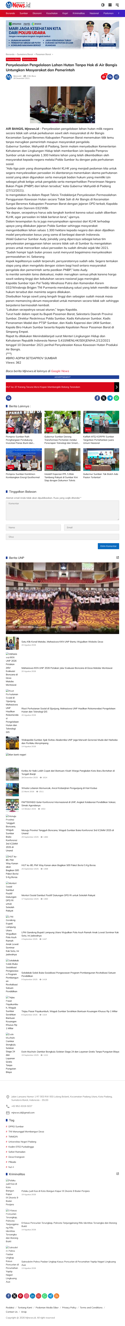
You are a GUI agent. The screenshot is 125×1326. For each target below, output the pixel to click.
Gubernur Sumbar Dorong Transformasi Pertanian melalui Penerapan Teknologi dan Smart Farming (61, 440)
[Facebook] (97, 398)
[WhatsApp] (116, 398)
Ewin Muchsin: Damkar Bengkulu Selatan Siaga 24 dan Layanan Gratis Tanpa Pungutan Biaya (70, 1051)
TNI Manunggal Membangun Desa (26, 1131)
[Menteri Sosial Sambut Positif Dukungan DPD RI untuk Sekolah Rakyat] (12, 897)
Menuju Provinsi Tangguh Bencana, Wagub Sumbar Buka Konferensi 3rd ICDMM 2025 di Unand (67, 832)
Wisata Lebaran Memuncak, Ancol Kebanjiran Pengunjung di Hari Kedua (59, 788)
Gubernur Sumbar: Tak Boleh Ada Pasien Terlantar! (100, 476)
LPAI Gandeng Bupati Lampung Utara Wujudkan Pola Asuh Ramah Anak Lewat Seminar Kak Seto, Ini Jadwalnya (70, 934)
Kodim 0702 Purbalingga (21, 1146)
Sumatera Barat (29, 59)
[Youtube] (38, 1296)
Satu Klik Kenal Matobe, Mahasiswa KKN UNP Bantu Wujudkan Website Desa (62, 641)
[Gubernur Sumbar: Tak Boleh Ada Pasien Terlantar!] (101, 459)
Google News (60, 371)
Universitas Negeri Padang (22, 1141)
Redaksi (10, 1307)
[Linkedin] (32, 1296)
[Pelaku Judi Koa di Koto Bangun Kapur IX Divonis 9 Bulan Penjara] (12, 1192)
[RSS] (56, 1296)
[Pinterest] (20, 1296)
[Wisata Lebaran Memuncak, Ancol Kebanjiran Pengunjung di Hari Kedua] (12, 789)
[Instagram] (26, 1296)
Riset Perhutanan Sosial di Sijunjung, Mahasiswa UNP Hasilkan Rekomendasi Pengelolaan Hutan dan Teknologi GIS (68, 710)
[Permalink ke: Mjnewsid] (9, 77)
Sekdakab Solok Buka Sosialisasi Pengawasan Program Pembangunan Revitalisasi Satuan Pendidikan (68, 974)
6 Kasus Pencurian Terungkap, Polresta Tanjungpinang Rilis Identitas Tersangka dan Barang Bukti (69, 1224)
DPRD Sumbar (16, 1126)
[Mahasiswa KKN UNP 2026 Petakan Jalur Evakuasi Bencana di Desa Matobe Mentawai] (12, 669)
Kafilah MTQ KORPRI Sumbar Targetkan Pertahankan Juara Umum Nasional (98, 439)
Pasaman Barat (13, 59)
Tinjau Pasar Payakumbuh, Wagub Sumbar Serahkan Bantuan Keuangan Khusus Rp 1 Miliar (69, 1011)
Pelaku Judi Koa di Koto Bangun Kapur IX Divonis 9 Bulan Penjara (55, 1191)
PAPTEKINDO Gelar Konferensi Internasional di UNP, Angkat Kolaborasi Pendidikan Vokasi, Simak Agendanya (68, 804)
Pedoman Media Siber (47, 1307)
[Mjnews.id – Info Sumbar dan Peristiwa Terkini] (18, 4)
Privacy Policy (69, 1307)
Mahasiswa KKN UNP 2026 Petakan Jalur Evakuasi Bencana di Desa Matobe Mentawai (66, 668)
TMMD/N (13, 1136)
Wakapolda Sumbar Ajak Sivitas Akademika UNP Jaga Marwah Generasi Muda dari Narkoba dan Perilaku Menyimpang (69, 741)
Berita (10, 429)
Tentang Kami (25, 1307)
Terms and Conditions (91, 1307)
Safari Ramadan (16, 1151)
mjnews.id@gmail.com (23, 1112)
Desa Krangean (16, 1156)
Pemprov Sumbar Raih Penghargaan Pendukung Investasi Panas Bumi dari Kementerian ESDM (19, 440)
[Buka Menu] (110, 5)
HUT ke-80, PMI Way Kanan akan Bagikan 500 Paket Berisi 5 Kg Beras (58, 865)
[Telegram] (110, 398)
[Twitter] (103, 398)
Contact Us (12, 1311)
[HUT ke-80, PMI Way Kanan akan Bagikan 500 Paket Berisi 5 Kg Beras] (12, 867)
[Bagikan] (116, 77)
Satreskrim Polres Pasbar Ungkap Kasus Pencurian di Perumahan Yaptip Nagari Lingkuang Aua (68, 1263)
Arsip (24, 1311)
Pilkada (12, 1161)
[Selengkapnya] (117, 557)
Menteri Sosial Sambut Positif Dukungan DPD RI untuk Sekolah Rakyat (58, 895)
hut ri (11, 1167)
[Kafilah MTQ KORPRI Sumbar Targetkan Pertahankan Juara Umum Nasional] (101, 422)
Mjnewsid (17, 76)
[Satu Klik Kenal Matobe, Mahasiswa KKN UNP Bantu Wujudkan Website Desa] (12, 643)
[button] (103, 5)
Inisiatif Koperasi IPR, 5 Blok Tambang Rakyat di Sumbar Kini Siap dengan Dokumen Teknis (61, 477)
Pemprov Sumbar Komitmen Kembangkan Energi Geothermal (23, 476)
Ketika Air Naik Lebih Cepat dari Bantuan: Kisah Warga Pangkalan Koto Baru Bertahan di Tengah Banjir (68, 772)
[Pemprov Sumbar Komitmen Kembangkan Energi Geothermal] (24, 459)
